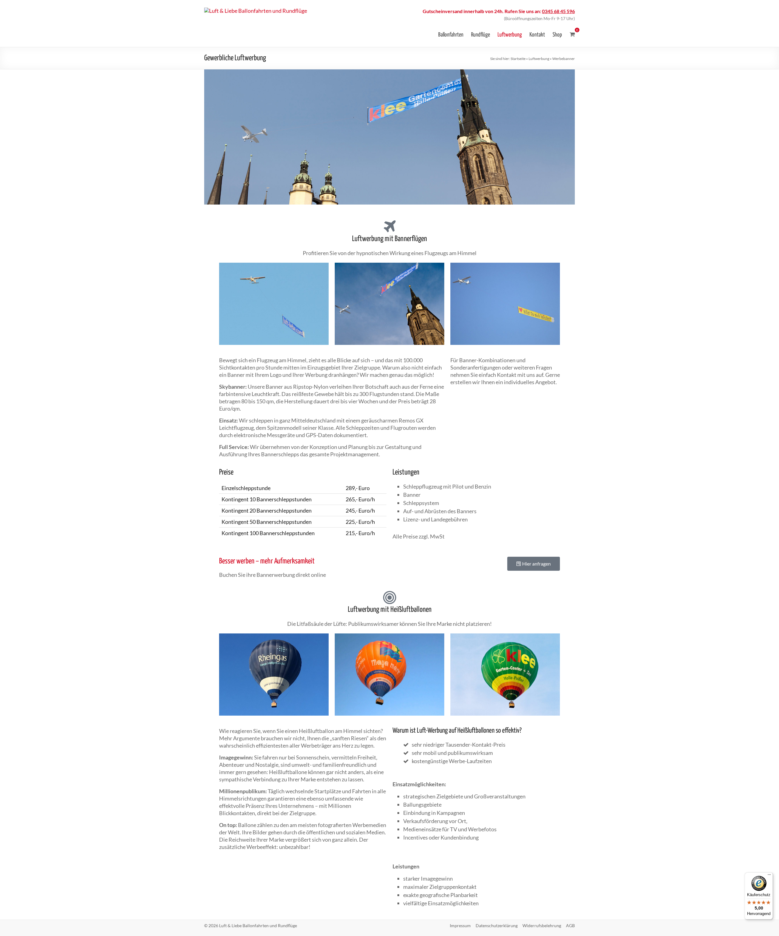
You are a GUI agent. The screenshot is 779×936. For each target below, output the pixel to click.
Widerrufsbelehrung (541, 925)
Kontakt (537, 35)
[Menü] (769, 876)
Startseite (518, 58)
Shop (557, 35)
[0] (572, 34)
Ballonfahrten (450, 35)
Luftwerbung (510, 35)
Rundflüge (480, 35)
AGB (570, 925)
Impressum (460, 925)
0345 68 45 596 (558, 11)
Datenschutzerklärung (497, 925)
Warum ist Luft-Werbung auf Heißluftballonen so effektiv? (457, 730)
